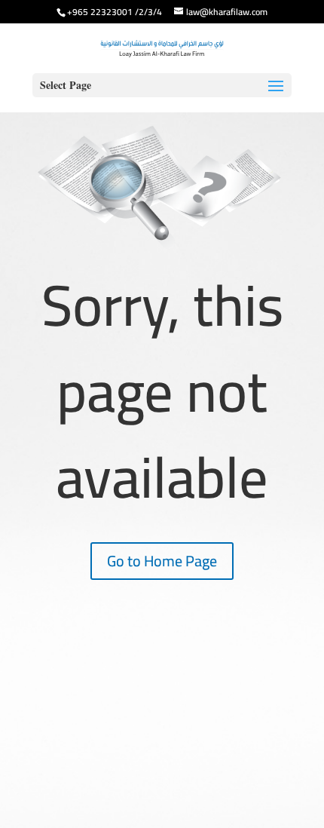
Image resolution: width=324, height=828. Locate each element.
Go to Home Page (162, 561)
